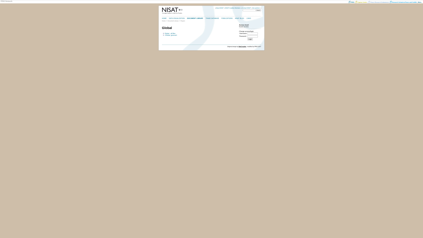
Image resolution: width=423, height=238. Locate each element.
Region (183, 21)
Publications (227, 18)
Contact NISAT (246, 8)
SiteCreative (242, 46)
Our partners (256, 8)
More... (420, 2)
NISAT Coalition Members (233, 8)
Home (164, 18)
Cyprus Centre (362, 2)
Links (249, 18)
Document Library (195, 18)
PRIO (352, 2)
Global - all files (170, 33)
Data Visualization (177, 18)
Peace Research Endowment (379, 2)
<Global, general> (171, 35)
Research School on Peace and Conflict (404, 2)
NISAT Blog (239, 18)
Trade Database (212, 18)
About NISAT (220, 8)
